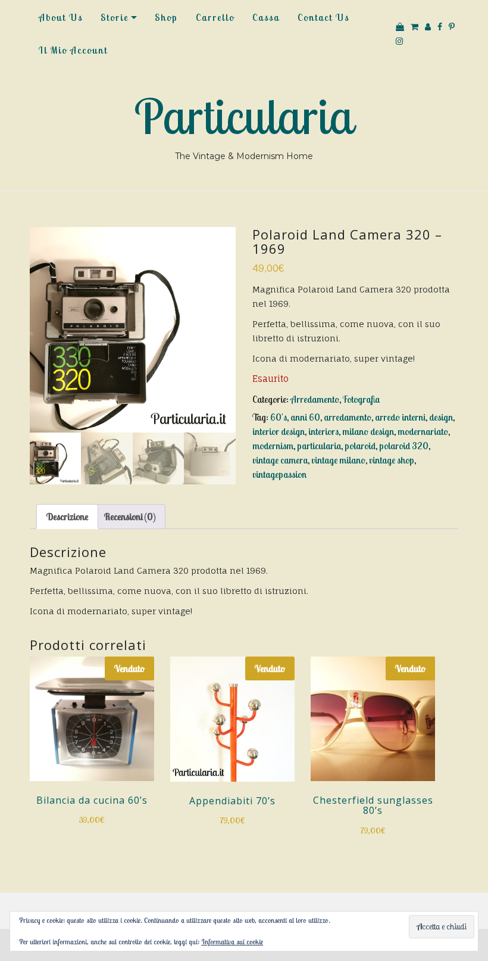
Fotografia (361, 399)
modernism (272, 446)
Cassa (266, 17)
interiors (323, 431)
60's (278, 417)
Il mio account (73, 50)
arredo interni (400, 417)
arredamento (347, 417)
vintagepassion (279, 474)
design (441, 417)
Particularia (244, 116)
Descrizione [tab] (67, 517)
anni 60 (305, 417)
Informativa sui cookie (232, 941)
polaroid (360, 446)
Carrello (215, 17)
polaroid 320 (403, 446)
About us (61, 17)
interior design (278, 431)
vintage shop (391, 460)
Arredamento (314, 399)
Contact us (323, 17)
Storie (115, 17)
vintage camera (280, 460)
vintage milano (338, 460)
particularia (319, 446)
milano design (368, 431)
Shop (166, 17)
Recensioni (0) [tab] (129, 517)
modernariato (423, 431)
